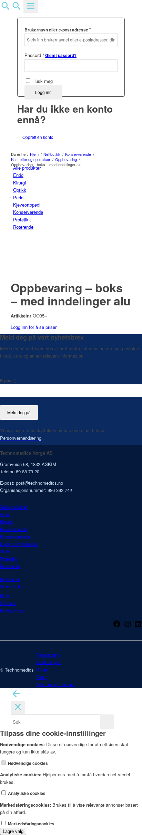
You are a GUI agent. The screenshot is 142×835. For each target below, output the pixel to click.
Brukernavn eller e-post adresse (57, 29)
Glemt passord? (61, 55)
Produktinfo (11, 586)
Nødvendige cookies (27, 763)
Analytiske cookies (26, 793)
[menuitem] (72, 167)
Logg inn (43, 92)
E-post (8, 380)
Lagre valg (13, 831)
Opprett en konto (37, 137)
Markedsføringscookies (30, 824)
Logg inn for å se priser (34, 327)
